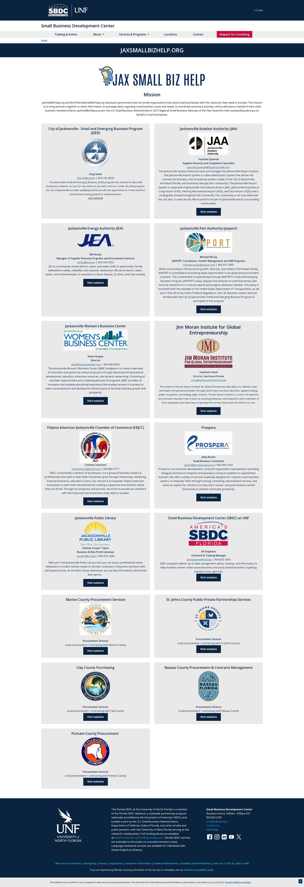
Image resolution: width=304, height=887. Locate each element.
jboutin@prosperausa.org (199, 465)
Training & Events (65, 34)
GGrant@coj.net (86, 178)
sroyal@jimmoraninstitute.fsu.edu (208, 380)
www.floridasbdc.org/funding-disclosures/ (139, 837)
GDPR (221, 882)
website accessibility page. (199, 869)
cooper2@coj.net (86, 556)
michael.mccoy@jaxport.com (199, 265)
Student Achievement (165, 863)
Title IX (230, 863)
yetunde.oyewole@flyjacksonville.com (208, 167)
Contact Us (212, 825)
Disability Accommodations (195, 863)
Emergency (90, 863)
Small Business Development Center (78, 26)
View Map (212, 829)
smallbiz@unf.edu (216, 821)
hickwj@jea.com (86, 262)
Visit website (208, 211)
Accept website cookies (237, 882)
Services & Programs (132, 34)
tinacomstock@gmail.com (86, 469)
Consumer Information (138, 863)
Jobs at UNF (242, 863)
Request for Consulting (234, 34)
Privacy (211, 882)
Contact (198, 34)
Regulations (116, 863)
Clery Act (218, 863)
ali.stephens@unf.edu (199, 559)
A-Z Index (258, 10)
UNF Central (62, 863)
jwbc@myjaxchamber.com (86, 364)
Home (44, 40)
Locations (170, 34)
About (97, 34)
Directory (76, 863)
